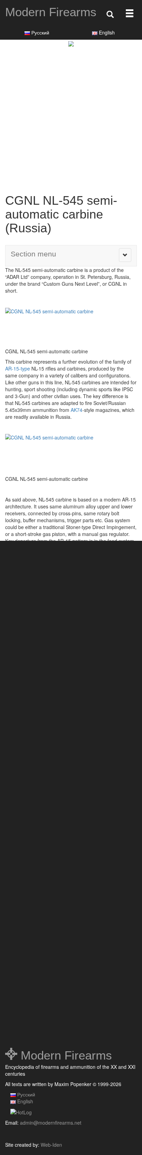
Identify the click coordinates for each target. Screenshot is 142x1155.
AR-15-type (17, 368)
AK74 (76, 409)
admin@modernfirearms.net (50, 1122)
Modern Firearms (51, 12)
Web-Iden (51, 1144)
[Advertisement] (71, 121)
